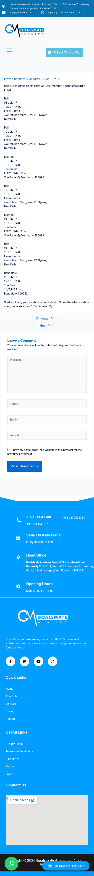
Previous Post (46, 319)
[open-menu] (10, 50)
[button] (65, 866)
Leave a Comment (15, 79)
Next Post (47, 326)
